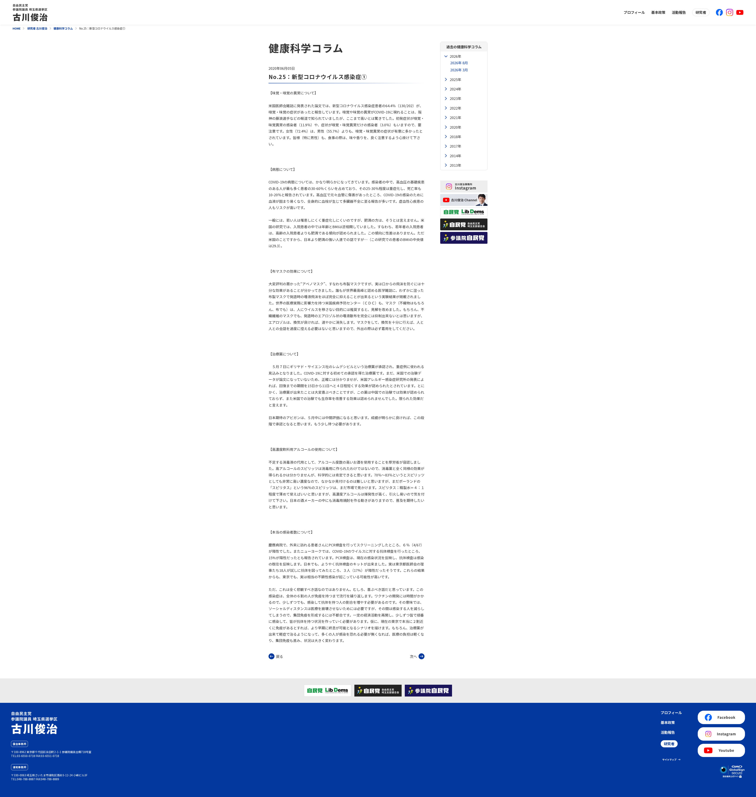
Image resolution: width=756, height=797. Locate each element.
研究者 (701, 12)
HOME (16, 28)
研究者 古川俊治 (37, 28)
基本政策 (658, 12)
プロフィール (634, 12)
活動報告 (679, 12)
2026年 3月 (459, 69)
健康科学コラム (63, 28)
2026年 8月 (459, 62)
